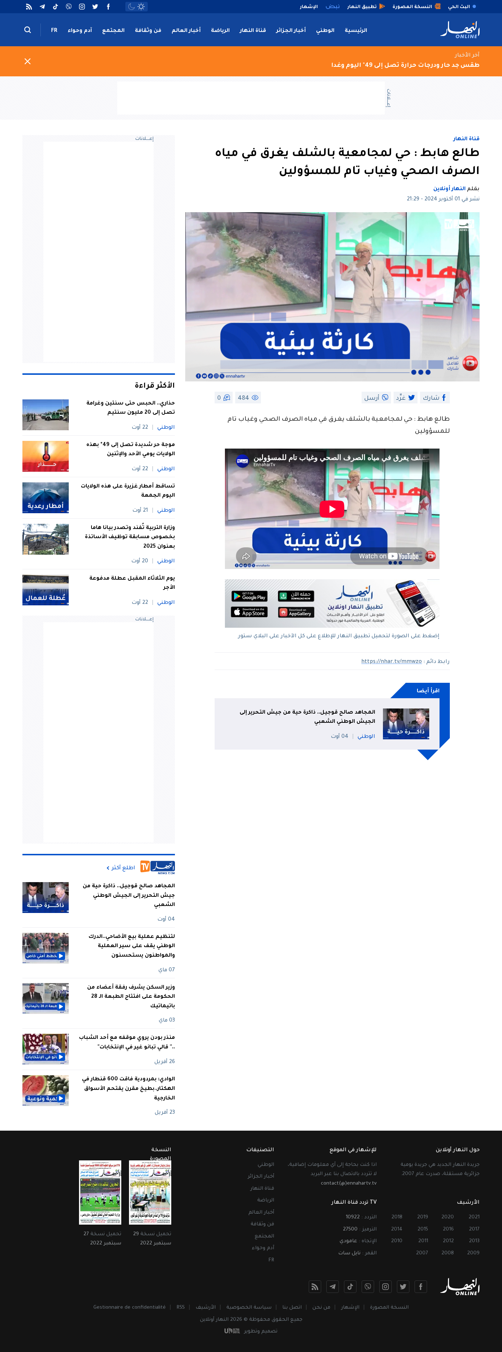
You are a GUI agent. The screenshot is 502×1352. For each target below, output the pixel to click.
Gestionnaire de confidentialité (129, 1308)
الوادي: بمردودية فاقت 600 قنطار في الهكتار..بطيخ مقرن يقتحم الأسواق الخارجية (128, 1089)
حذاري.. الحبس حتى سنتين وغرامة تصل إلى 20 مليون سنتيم (130, 408)
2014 (396, 1229)
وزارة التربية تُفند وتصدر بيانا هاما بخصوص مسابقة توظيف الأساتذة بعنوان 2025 (130, 537)
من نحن (321, 1308)
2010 (396, 1241)
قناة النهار (253, 31)
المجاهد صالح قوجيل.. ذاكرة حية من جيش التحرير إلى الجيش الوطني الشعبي (307, 717)
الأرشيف (206, 1308)
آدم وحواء (80, 31)
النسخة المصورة (389, 1308)
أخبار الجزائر (291, 31)
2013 (474, 1241)
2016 (448, 1229)
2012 (448, 1241)
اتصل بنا (292, 1308)
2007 (422, 1253)
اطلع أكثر (123, 868)
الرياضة (220, 31)
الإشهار (350, 1308)
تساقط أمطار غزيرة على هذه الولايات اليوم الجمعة (128, 491)
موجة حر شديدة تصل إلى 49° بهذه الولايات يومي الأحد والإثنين (130, 450)
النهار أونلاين (449, 189)
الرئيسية (356, 31)
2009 (473, 1253)
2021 (474, 1217)
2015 (422, 1229)
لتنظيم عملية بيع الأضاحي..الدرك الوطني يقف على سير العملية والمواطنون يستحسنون (132, 946)
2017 (474, 1229)
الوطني (325, 31)
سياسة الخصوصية (249, 1308)
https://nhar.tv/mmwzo (391, 662)
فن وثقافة (148, 31)
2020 (447, 1217)
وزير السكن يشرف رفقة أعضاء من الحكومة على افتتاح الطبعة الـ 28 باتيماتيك (131, 997)
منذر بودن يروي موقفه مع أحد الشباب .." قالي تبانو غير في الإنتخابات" (127, 1043)
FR (54, 31)
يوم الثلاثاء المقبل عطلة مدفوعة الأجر (132, 583)
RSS (180, 1308)
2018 (396, 1217)
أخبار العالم (186, 31)
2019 (422, 1217)
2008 (447, 1253)
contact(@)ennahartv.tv (349, 1183)
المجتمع (113, 31)
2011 (423, 1241)
